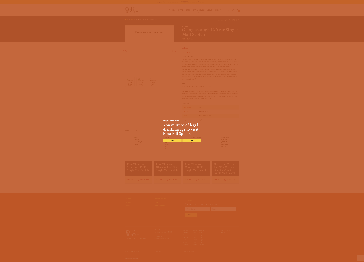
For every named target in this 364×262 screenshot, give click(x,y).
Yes (172, 140)
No (192, 140)
